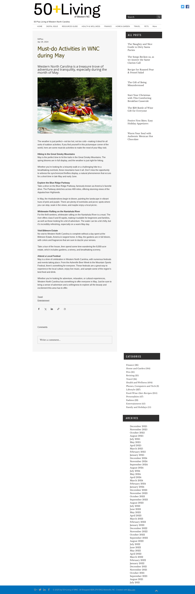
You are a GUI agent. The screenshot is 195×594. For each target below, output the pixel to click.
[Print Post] (65, 309)
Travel (40, 297)
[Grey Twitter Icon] (40, 589)
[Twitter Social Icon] (182, 6)
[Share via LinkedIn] (52, 309)
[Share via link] (58, 309)
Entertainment (43, 300)
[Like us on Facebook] (187, 6)
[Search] (159, 17)
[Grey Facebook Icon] (49, 589)
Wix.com (131, 590)
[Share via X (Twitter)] (45, 309)
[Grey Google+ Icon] (35, 589)
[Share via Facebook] (39, 309)
